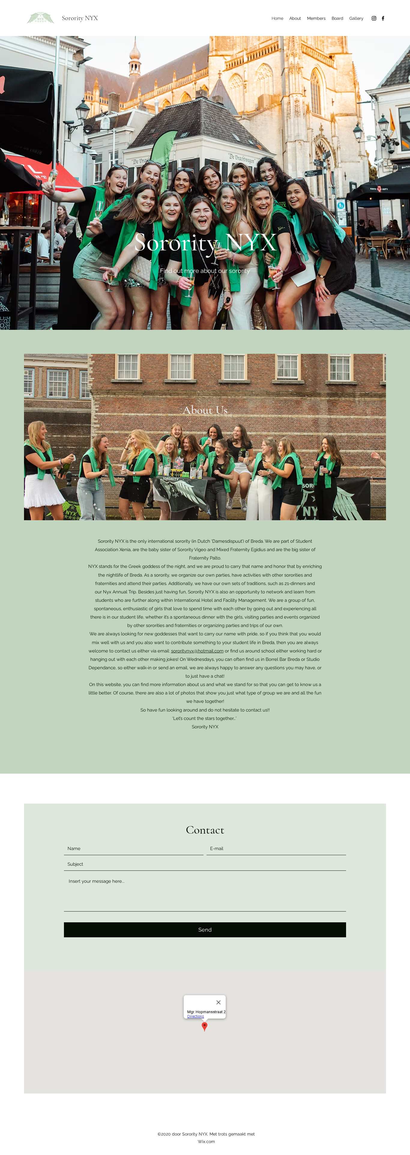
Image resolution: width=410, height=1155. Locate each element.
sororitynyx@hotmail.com (197, 651)
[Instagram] (374, 18)
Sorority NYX (80, 18)
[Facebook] (383, 18)
